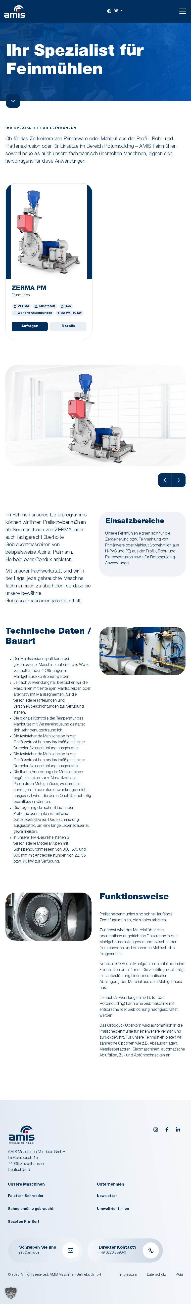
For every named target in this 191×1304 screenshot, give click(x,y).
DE (116, 11)
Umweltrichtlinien (113, 1209)
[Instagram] (156, 1130)
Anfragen (29, 326)
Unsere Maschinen (26, 1185)
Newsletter (107, 1196)
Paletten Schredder (26, 1196)
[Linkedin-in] (178, 1130)
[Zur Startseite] (14, 11)
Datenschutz (156, 1275)
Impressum (128, 1275)
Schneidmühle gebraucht (31, 1209)
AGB (179, 1275)
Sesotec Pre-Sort (24, 1222)
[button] (165, 480)
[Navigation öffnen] (183, 11)
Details (68, 326)
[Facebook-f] (167, 1130)
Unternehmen (110, 1185)
